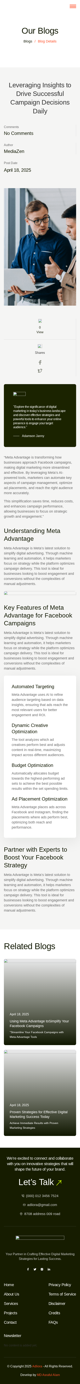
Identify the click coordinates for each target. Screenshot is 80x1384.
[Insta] (41, 1269)
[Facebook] (28, 1269)
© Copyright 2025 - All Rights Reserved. (40, 1366)
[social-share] (40, 362)
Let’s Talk (36, 1182)
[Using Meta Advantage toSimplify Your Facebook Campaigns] (40, 1002)
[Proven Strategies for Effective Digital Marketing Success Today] (40, 1093)
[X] (35, 1269)
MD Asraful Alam (48, 1375)
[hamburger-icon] (73, 6)
